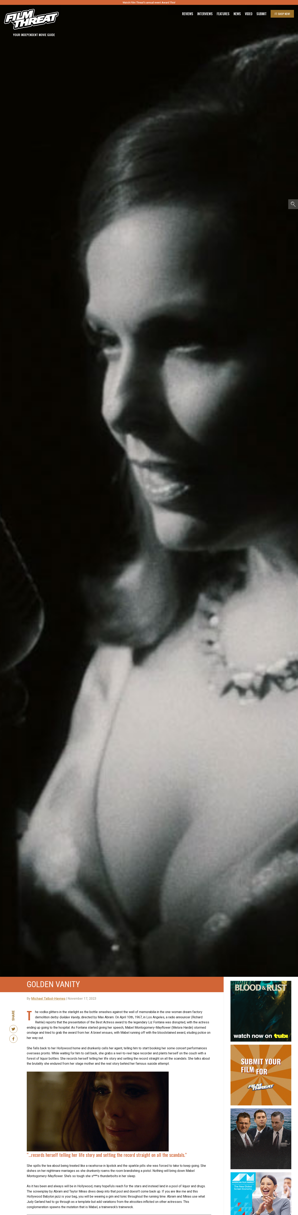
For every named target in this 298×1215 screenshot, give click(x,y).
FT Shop (282, 14)
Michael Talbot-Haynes (48, 998)
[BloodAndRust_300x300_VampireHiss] (260, 982)
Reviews (187, 13)
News (237, 13)
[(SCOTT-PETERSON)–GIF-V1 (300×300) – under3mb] (260, 1110)
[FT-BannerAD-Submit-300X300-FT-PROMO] (260, 1046)
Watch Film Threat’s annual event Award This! (149, 2)
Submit (261, 13)
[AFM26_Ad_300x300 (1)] (260, 1173)
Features (223, 13)
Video (248, 13)
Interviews (205, 13)
